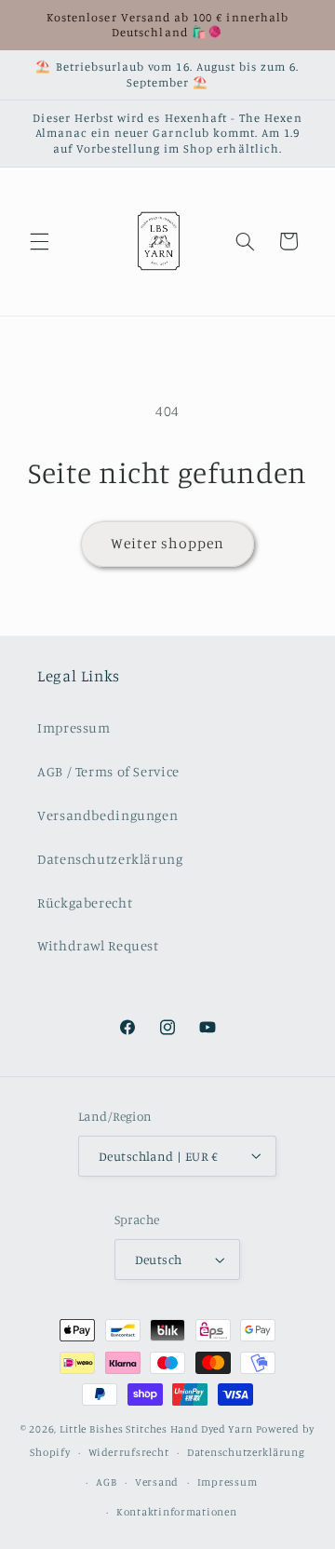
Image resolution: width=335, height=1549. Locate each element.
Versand (157, 1481)
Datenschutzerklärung (110, 859)
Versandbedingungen (107, 815)
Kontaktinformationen (176, 1511)
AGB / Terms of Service (108, 771)
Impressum (74, 727)
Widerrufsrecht (128, 1452)
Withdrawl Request (98, 945)
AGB (106, 1481)
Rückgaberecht (84, 902)
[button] (39, 241)
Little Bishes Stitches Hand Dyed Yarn (156, 1428)
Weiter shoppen (168, 543)
